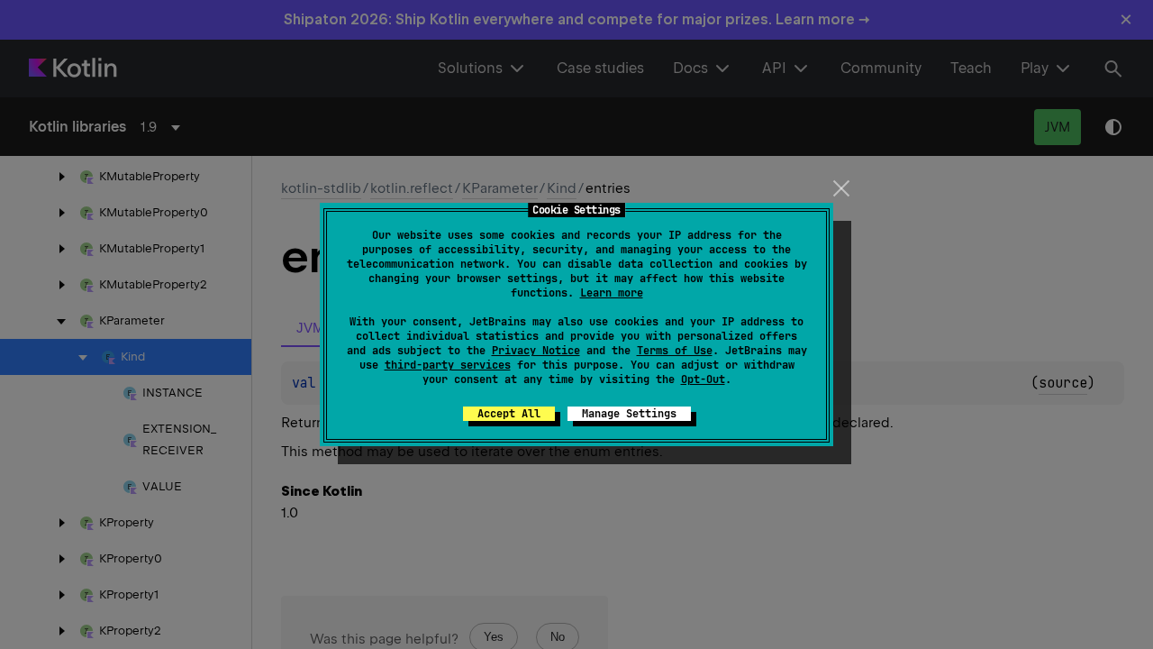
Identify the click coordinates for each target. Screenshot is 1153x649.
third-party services (448, 365)
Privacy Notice (536, 350)
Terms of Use (675, 350)
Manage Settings (629, 414)
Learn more (611, 293)
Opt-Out (703, 379)
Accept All (508, 414)
